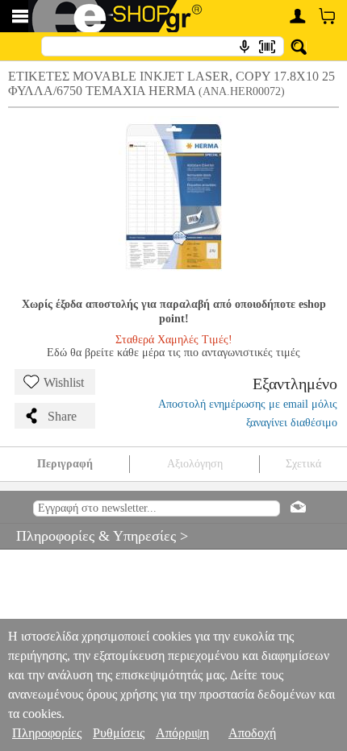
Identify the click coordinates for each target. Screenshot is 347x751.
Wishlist (64, 382)
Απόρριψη (182, 733)
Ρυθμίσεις (118, 733)
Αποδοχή (252, 733)
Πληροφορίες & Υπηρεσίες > (94, 536)
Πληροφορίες (47, 733)
